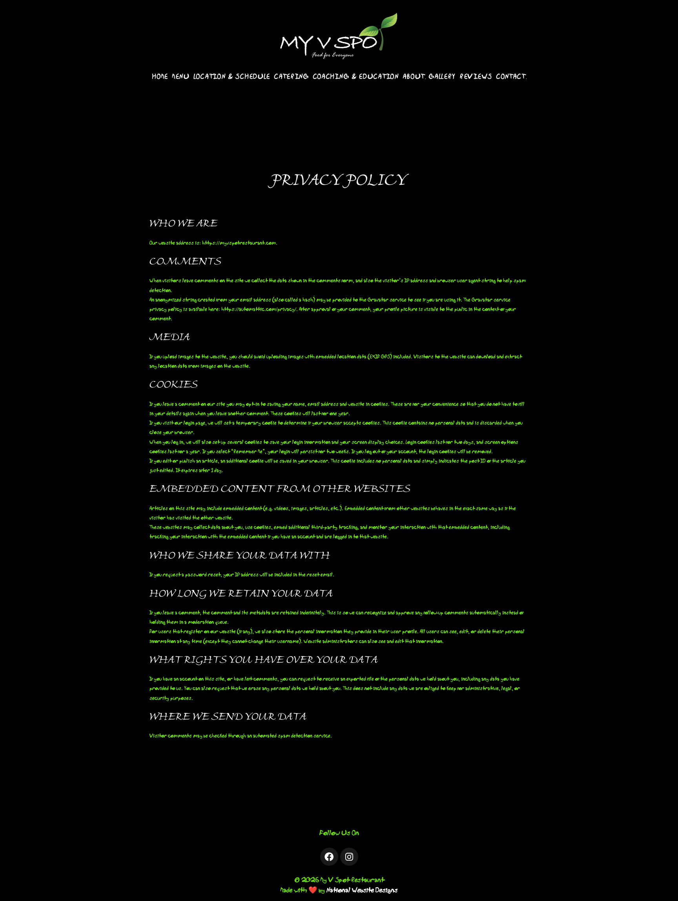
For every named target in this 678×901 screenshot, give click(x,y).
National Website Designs (362, 890)
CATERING (291, 76)
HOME (160, 76)
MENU (181, 76)
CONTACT (511, 76)
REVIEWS (476, 76)
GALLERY (442, 76)
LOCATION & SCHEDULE (232, 76)
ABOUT (414, 76)
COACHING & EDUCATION (356, 76)
